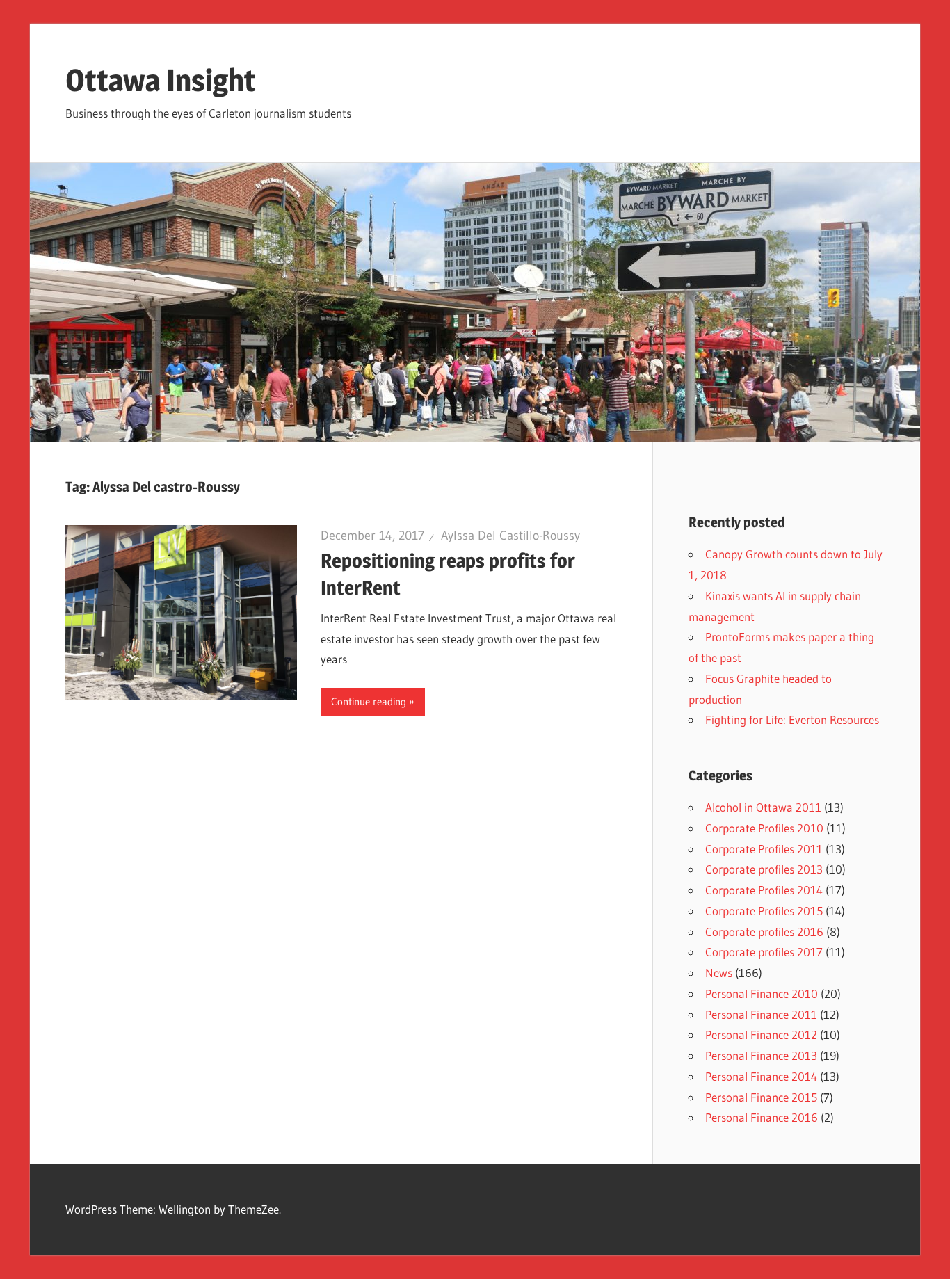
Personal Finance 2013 (761, 1055)
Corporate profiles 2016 (764, 931)
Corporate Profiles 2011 (764, 849)
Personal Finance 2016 (761, 1117)
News (718, 972)
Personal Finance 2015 (761, 1097)
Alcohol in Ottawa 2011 (763, 807)
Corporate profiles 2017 (764, 951)
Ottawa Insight (160, 80)
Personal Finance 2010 (761, 993)
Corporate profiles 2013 (764, 869)
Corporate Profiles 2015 (764, 910)
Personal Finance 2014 (761, 1076)
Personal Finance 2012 (761, 1034)
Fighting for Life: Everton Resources (792, 719)
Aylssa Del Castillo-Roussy (510, 535)
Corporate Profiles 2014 (764, 890)
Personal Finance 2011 (761, 1014)
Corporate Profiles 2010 (764, 828)
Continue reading (368, 701)
